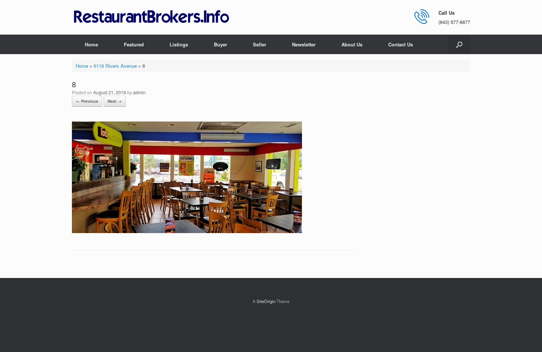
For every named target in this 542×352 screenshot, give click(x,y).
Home (91, 44)
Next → (115, 101)
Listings (179, 44)
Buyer (220, 44)
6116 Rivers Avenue (115, 65)
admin (139, 92)
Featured (134, 44)
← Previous (87, 101)
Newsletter (304, 44)
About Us (351, 44)
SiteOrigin (266, 301)
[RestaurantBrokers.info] (151, 17)
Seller (259, 44)
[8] (187, 231)
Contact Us (400, 44)
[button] (459, 44)
